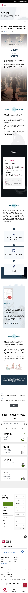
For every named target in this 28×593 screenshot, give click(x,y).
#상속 (22, 428)
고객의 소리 (4, 563)
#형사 (9, 428)
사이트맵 (16, 561)
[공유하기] (26, 22)
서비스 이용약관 (5, 557)
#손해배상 (13, 428)
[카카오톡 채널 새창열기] (14, 584)
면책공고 (3, 559)
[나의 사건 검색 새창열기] (6, 584)
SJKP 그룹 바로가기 (7, 547)
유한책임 (16, 559)
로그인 (11, 1)
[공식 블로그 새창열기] (10, 584)
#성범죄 (18, 428)
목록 (14, 405)
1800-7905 (24, 1)
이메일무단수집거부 (6, 561)
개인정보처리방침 (18, 557)
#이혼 (5, 428)
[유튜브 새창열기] (18, 584)
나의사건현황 (17, 1)
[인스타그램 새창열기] (22, 584)
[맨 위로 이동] (25, 536)
